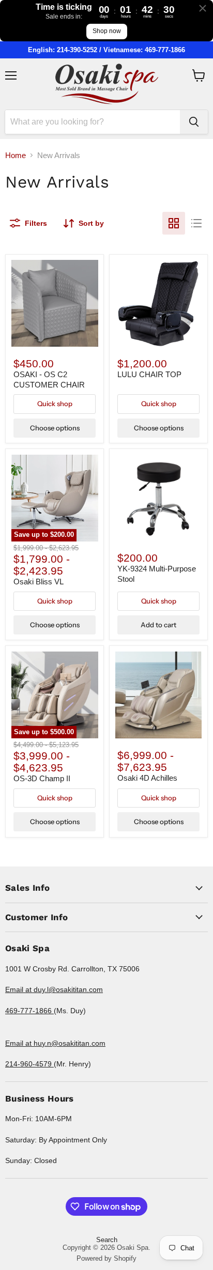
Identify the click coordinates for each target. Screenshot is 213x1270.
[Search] (194, 122)
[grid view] (173, 223)
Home (15, 155)
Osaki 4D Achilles (147, 777)
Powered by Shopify (106, 1258)
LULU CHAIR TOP (149, 374)
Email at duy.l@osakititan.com (54, 989)
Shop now (107, 31)
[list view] (196, 223)
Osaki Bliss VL (38, 581)
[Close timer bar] (203, 8)
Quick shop (54, 403)
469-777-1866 (29, 1010)
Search (106, 1240)
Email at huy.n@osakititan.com (55, 1043)
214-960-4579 (29, 1064)
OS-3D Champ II (41, 778)
